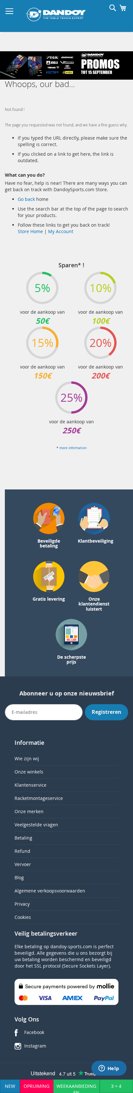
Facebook (34, 1032)
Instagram (35, 1046)
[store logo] (55, 14)
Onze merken (29, 811)
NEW (10, 1086)
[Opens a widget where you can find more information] (109, 1069)
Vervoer (23, 864)
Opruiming (36, 1086)
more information (73, 448)
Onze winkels (29, 772)
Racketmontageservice (39, 798)
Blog (19, 877)
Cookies (23, 917)
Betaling (23, 838)
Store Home (30, 231)
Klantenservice (30, 785)
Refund (22, 851)
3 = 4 (116, 1086)
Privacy (22, 904)
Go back (27, 199)
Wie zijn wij (27, 758)
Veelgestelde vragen (36, 825)
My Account (60, 231)
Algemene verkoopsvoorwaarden (50, 891)
